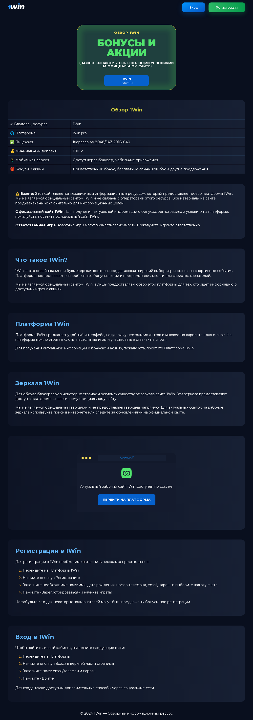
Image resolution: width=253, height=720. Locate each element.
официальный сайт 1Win (77, 216)
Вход (194, 7)
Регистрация (227, 7)
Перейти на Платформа (126, 500)
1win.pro (80, 133)
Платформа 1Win (179, 348)
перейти (127, 80)
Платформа (59, 656)
